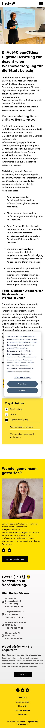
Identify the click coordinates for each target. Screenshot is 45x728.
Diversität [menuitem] (22, 706)
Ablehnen (22, 390)
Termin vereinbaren (15, 559)
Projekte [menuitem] (22, 697)
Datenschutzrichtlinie (21, 372)
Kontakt (23, 674)
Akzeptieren (22, 384)
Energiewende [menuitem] (22, 702)
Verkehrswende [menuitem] (22, 710)
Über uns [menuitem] (22, 714)
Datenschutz (22, 724)
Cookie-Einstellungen (22, 377)
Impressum (32, 721)
